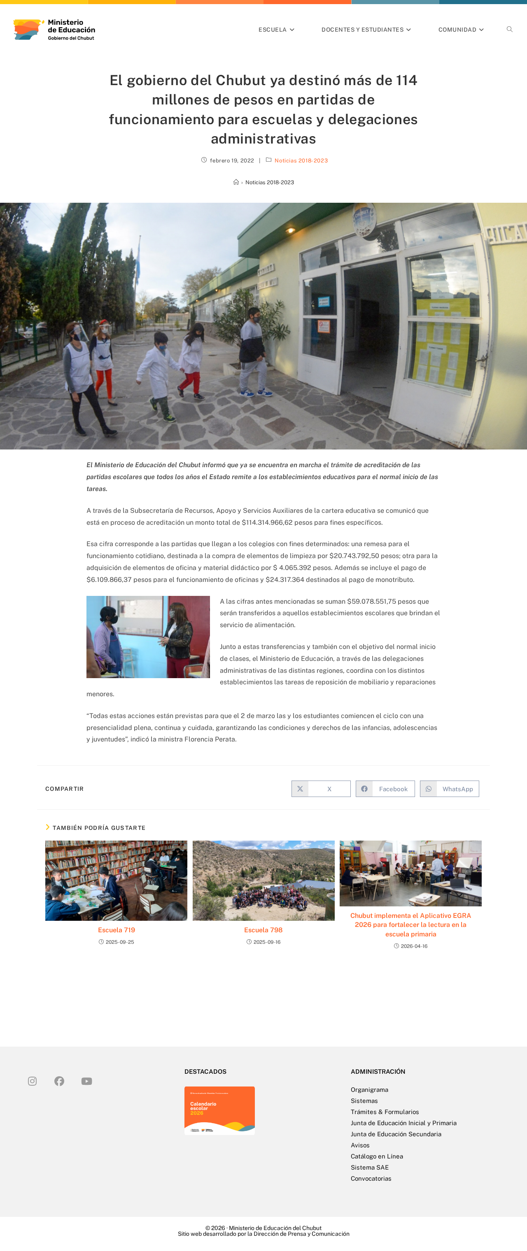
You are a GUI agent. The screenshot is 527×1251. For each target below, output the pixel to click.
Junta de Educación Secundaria (396, 1134)
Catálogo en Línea (377, 1156)
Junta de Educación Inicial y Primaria (404, 1122)
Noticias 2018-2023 (301, 161)
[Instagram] (32, 1080)
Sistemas (364, 1100)
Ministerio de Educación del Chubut (275, 1228)
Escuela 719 (116, 930)
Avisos (360, 1145)
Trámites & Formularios (385, 1111)
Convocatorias (371, 1178)
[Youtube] (86, 1080)
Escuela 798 (263, 930)
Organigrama (369, 1089)
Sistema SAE (370, 1167)
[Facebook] (59, 1080)
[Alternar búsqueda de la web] (510, 29)
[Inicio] (236, 182)
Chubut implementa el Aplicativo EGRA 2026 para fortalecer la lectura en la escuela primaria (410, 925)
